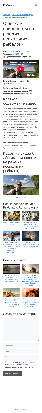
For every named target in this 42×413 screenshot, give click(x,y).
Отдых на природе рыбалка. (15, 17)
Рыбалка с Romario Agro (22, 15)
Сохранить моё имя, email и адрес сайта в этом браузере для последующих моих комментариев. (20, 364)
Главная (6, 15)
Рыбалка (8, 5)
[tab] (17, 197)
